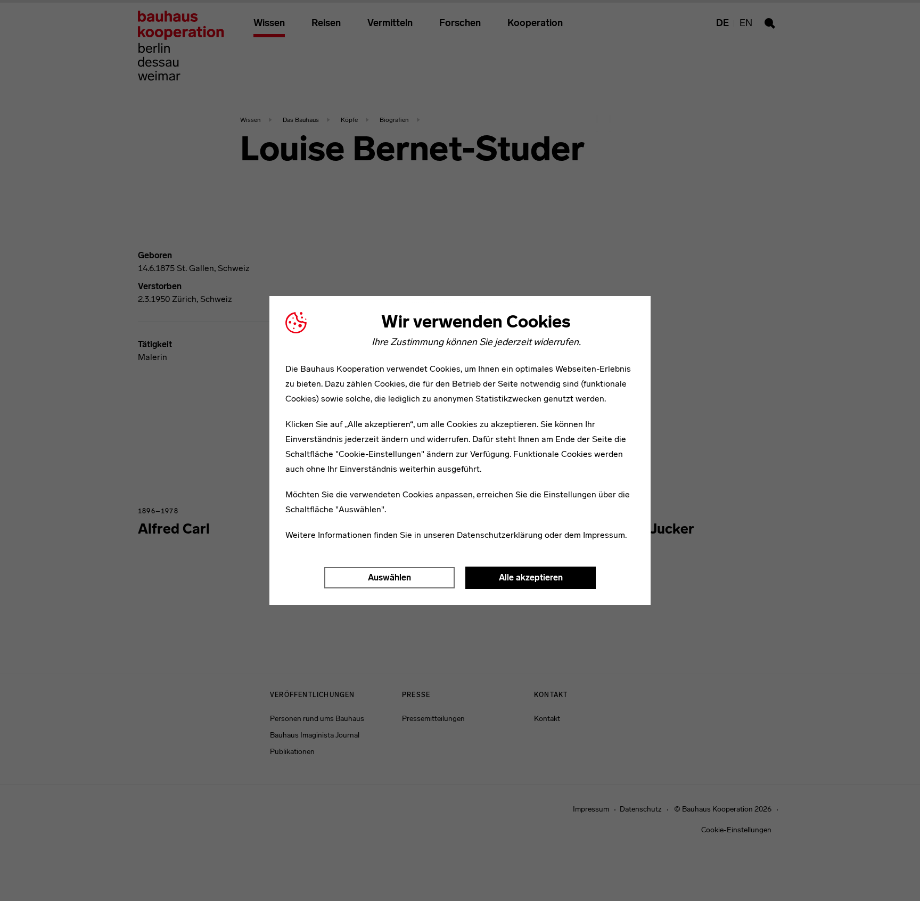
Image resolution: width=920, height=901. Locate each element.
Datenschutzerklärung (500, 535)
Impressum (604, 535)
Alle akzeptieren (531, 577)
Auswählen (389, 577)
